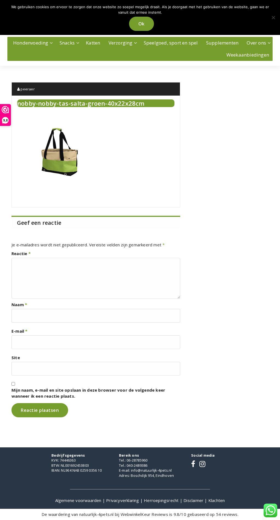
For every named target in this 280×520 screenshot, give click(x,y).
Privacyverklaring (123, 500)
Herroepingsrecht (162, 500)
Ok (141, 24)
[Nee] (273, 17)
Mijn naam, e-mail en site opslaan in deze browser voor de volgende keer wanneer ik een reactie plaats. (88, 393)
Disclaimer (194, 500)
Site (15, 357)
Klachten (216, 500)
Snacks (67, 43)
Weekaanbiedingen (247, 55)
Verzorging (121, 43)
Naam (19, 304)
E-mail (19, 331)
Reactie (21, 253)
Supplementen (222, 43)
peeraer (27, 89)
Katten (93, 43)
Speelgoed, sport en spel (171, 43)
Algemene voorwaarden (79, 500)
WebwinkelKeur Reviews (144, 514)
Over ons (256, 43)
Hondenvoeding (30, 43)
